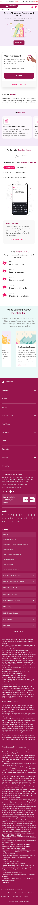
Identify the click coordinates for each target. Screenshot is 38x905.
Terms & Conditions (8, 889)
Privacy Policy (6, 896)
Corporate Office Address (12, 474)
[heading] (19, 14)
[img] (3, 491)
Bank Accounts (17, 896)
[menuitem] (19, 539)
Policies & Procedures (28, 892)
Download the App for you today (9, 499)
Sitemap (26, 896)
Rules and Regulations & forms (11, 892)
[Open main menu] (2, 6)
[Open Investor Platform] (36, 7)
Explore (5, 529)
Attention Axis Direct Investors (14, 747)
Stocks (10, 9)
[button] (12, 156)
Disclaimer (19, 889)
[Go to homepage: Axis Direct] (11, 6)
